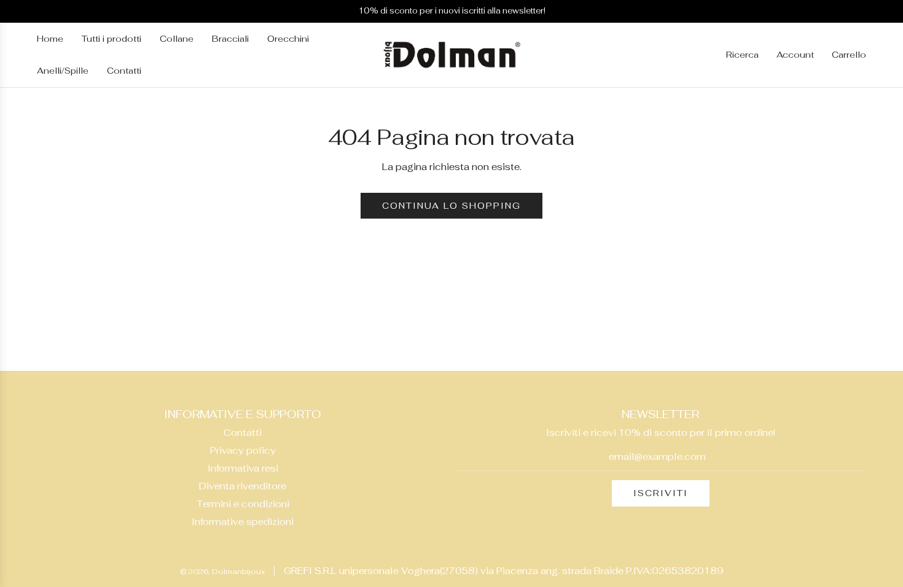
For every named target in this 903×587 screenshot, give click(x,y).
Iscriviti (660, 493)
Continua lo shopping (451, 205)
